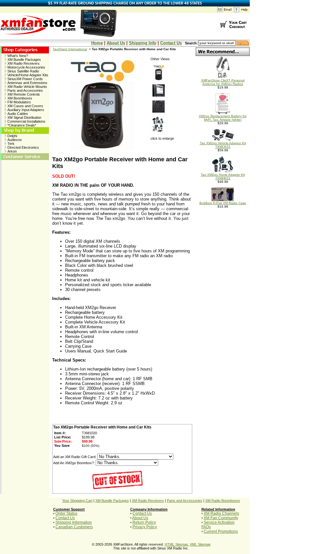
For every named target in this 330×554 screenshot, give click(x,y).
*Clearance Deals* (21, 125)
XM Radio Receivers (23, 63)
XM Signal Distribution (23, 117)
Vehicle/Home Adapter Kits (27, 75)
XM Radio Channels (221, 513)
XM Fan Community (221, 518)
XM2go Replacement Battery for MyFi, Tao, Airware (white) (223, 117)
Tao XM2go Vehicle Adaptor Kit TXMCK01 (223, 144)
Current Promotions (221, 531)
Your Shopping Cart (77, 500)
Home (97, 43)
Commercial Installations (25, 121)
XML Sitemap (200, 544)
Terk (10, 144)
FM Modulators (18, 102)
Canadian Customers (74, 527)
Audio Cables (17, 114)
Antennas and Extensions (26, 83)
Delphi (11, 136)
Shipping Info (142, 43)
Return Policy (144, 522)
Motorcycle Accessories (25, 67)
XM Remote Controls (23, 94)
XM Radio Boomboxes (222, 500)
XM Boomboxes (19, 98)
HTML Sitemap (176, 544)
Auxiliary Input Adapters (25, 110)
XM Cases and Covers (24, 106)
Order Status (66, 513)
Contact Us (171, 43)
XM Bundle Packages (23, 59)
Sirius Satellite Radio (22, 71)
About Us (116, 43)
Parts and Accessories (24, 90)
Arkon (11, 151)
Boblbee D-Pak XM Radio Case (222, 203)
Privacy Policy (144, 527)
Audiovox (14, 140)
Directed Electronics (22, 147)
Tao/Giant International (70, 49)
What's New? (17, 56)
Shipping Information (73, 522)
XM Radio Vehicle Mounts (26, 87)
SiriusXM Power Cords (24, 79)
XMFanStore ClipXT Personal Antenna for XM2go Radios (223, 82)
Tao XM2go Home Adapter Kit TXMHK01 (223, 176)
